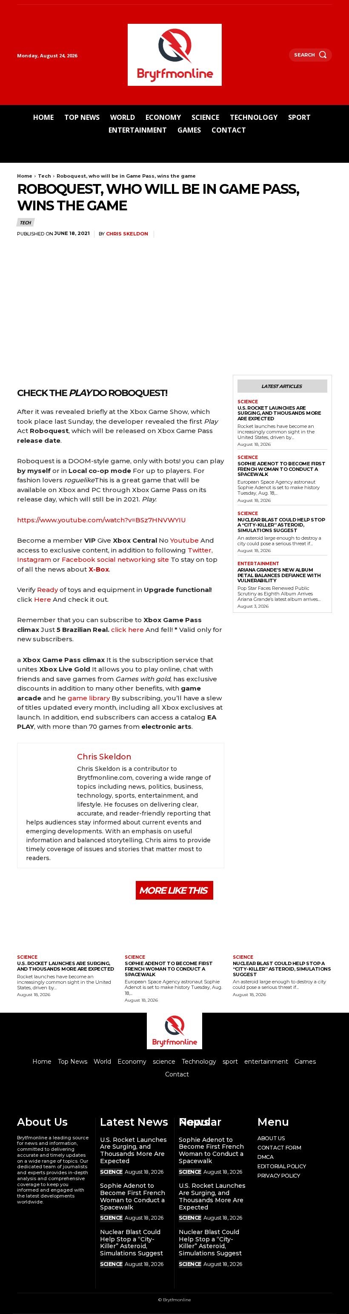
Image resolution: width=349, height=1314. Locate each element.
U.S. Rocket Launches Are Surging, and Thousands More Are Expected (279, 413)
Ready (47, 590)
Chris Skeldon (127, 234)
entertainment (258, 563)
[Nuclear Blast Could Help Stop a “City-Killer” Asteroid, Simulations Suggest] (282, 928)
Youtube (184, 540)
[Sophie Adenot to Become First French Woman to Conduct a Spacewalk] (174, 928)
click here (127, 630)
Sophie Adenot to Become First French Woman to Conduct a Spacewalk (281, 469)
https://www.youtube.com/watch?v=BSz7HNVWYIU (101, 520)
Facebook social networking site (115, 559)
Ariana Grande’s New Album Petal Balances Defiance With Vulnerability (279, 575)
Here (42, 599)
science (247, 402)
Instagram (34, 559)
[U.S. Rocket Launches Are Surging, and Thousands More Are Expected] (66, 928)
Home (24, 176)
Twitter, (200, 550)
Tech (44, 176)
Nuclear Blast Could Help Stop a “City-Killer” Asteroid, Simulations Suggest (281, 525)
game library (89, 698)
